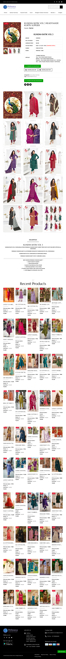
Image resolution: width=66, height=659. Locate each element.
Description (33, 240)
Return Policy (53, 654)
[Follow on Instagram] (59, 2)
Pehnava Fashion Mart (10, 655)
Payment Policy (44, 654)
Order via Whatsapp (33, 66)
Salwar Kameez (14, 12)
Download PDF (46, 69)
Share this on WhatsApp (34, 80)
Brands (53, 12)
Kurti (31, 12)
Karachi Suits (23, 12)
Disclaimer (37, 654)
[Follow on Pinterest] (57, 2)
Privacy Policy (38, 656)
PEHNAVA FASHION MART (31, 247)
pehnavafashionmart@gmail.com (55, 632)
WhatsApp (62, 651)
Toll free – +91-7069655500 (53, 636)
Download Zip (31, 69)
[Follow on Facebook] (54, 2)
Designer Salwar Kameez (41, 12)
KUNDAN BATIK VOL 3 (31, 76)
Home (5, 12)
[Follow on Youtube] (62, 2)
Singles (60, 12)
